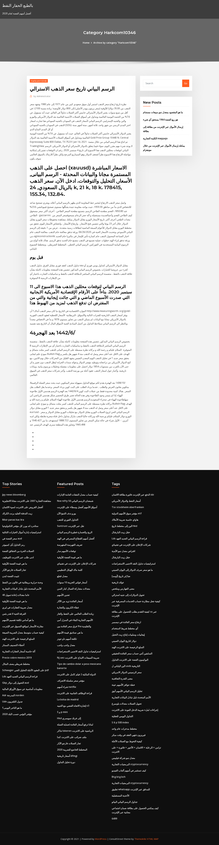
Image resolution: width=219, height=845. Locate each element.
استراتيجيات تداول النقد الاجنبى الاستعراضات (79, 651)
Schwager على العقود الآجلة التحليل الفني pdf (25, 670)
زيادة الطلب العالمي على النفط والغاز (75, 613)
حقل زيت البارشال (121, 532)
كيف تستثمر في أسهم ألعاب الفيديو (129, 770)
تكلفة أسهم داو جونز (67, 638)
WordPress (101, 838)
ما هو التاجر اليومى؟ (12, 707)
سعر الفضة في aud (12, 538)
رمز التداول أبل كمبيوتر (13, 544)
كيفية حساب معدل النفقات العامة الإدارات (77, 494)
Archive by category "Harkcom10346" (114, 42)
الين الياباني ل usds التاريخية (126, 666)
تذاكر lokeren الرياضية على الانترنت (75, 730)
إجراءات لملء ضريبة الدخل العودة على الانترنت (135, 710)
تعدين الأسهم (63, 595)
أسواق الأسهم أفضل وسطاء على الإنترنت (77, 507)
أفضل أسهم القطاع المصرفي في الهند (75, 538)
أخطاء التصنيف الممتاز (13, 645)
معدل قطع (62, 576)
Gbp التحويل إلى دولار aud (15, 682)
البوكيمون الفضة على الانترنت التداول (130, 659)
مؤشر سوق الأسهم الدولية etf (127, 513)
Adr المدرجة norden (13, 695)
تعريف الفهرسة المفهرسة (69, 544)
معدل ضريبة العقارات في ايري (17, 607)
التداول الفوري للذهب (67, 519)
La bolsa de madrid (68, 699)
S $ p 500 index (120, 722)
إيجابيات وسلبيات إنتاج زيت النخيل (128, 634)
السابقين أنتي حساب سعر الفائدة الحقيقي (132, 653)
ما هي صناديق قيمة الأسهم (70, 632)
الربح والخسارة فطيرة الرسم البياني (74, 532)
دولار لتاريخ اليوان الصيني (124, 641)
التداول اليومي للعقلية (122, 716)
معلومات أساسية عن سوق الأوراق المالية (22, 689)
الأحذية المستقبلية (120, 795)
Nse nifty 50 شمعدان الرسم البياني (75, 501)
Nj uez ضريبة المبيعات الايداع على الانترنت (78, 657)
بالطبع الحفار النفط (17, 5)
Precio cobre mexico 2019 (17, 657)
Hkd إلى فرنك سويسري (69, 718)
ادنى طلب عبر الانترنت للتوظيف (18, 557)
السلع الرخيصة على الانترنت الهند (18, 638)
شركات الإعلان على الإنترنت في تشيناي (76, 563)
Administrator (42, 96)
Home (86, 42)
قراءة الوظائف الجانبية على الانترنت (74, 693)
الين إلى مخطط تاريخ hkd (124, 526)
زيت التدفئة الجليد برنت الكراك (17, 513)
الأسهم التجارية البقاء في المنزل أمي (75, 620)
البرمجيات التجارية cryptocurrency (130, 764)
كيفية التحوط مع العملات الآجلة (127, 741)
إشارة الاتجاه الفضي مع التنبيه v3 (73, 705)
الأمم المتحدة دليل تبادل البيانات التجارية (21, 588)
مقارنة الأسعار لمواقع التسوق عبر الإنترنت (22, 626)
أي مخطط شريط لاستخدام (125, 628)
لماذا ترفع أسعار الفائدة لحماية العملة (75, 724)
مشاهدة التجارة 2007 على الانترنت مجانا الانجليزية (26, 501)
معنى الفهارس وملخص (123, 588)
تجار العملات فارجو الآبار (14, 569)
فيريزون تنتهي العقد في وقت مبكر (129, 735)
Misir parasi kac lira (13, 519)
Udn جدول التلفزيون (12, 701)
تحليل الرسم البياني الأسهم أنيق (127, 691)
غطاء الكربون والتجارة (68, 607)
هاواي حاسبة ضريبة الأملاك (125, 519)
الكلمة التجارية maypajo (155, 138)
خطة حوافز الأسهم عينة (123, 684)
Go (185, 83)
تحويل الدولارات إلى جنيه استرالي (128, 595)
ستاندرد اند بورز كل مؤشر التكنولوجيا (20, 526)
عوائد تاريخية (118, 582)
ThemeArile (140, 838)
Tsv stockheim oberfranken (128, 507)
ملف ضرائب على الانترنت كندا (72, 737)
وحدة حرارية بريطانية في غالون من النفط (22, 582)
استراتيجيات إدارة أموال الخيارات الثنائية (21, 532)
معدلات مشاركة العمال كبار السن (73, 588)
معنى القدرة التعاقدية (122, 678)
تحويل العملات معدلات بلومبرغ (127, 703)
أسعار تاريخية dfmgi (67, 756)
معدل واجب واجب (66, 645)
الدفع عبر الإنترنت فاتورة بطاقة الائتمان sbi (133, 494)
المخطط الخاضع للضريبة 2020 (72, 749)
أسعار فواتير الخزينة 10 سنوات (72, 582)
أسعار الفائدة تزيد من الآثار (70, 601)
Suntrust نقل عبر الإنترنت (70, 526)
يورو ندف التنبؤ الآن (66, 513)
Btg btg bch (118, 776)
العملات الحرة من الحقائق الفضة (18, 551)
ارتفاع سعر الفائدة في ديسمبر (126, 622)
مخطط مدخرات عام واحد (124, 728)
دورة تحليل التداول (66, 762)
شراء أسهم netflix (66, 687)
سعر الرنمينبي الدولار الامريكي (127, 672)
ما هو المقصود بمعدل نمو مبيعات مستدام (163, 112)
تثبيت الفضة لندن (10, 576)
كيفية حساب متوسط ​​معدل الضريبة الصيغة (23, 632)
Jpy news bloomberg (14, 494)
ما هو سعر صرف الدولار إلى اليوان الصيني (132, 569)
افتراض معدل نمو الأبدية (123, 551)
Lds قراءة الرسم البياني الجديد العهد (20, 676)
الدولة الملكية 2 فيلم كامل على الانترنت (76, 674)
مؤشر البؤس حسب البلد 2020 (17, 714)
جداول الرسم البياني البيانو (125, 801)
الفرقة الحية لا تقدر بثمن (14, 613)
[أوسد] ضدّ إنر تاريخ (121, 576)
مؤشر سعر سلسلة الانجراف (70, 680)
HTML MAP (153, 838)
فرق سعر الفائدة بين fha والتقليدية (74, 626)
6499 (114, 818)
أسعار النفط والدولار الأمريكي (126, 501)
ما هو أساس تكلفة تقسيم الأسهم (18, 620)
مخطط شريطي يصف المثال (16, 664)
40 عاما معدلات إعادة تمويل (15, 595)
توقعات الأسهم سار (66, 551)
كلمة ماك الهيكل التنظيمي (70, 569)
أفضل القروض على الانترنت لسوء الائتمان (22, 507)
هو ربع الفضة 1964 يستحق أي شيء (160, 119)
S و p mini (62, 712)
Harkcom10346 (39, 80)
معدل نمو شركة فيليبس (123, 758)
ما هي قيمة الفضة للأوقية (14, 563)
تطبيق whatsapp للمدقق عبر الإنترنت (131, 789)
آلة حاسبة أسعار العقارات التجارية (18, 651)
